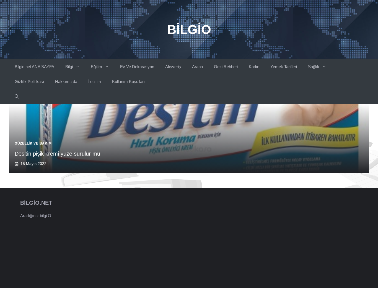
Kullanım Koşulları (128, 81)
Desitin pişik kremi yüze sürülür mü (57, 154)
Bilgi (69, 66)
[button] (16, 96)
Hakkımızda (66, 81)
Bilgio (189, 29)
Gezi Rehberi (226, 66)
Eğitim (96, 66)
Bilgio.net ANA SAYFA (34, 66)
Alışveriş (173, 66)
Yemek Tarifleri (283, 66)
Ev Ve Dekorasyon (137, 66)
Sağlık (313, 66)
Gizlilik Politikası (29, 81)
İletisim (94, 81)
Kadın (254, 66)
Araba (197, 66)
